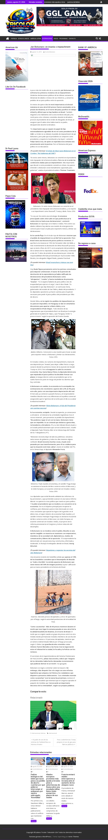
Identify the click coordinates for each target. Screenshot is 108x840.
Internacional (47, 38)
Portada (14, 38)
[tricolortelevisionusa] (7, 38)
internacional (53, 733)
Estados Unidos (23, 38)
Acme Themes (73, 836)
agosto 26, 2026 (37, 766)
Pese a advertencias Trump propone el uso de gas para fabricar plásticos (66, 742)
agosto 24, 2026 (52, 766)
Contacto (72, 38)
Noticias (43, 733)
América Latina (35, 38)
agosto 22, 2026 (68, 766)
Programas (63, 38)
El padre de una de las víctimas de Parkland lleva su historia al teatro (41, 742)
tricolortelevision (50, 52)
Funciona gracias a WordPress (40, 836)
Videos (56, 38)
